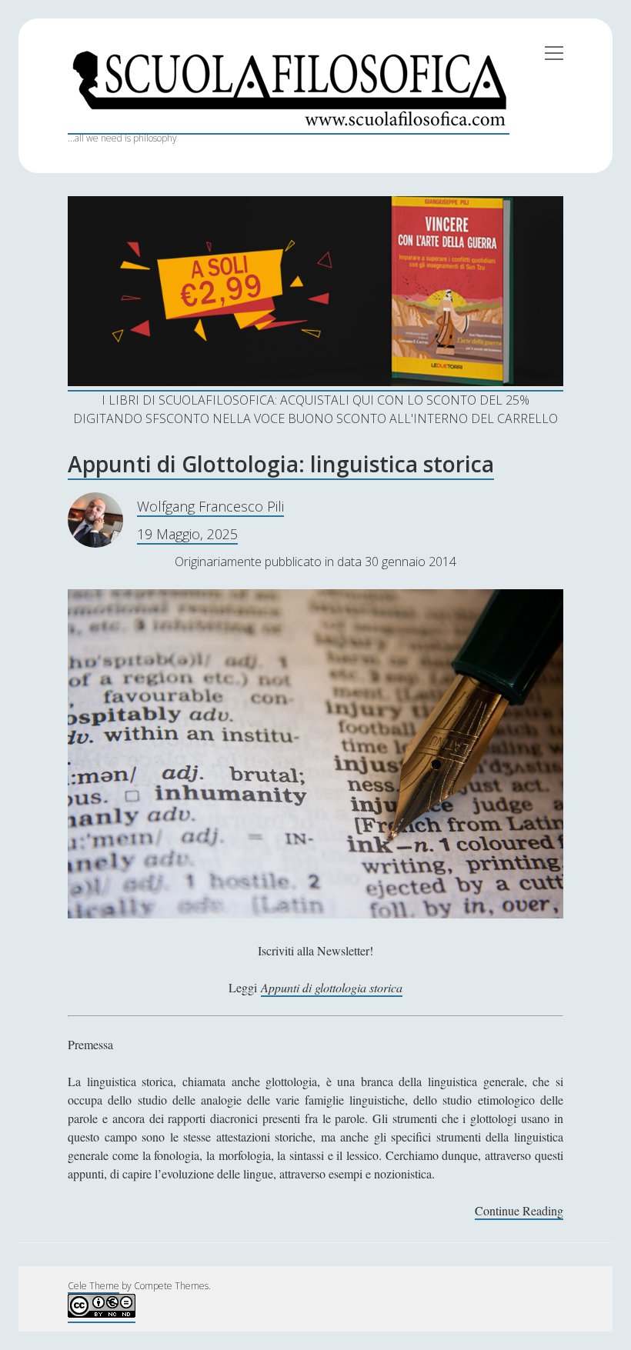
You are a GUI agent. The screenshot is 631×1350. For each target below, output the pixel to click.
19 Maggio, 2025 (187, 534)
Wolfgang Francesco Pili (210, 506)
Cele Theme (93, 1285)
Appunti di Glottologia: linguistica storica (281, 463)
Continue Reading (519, 1211)
